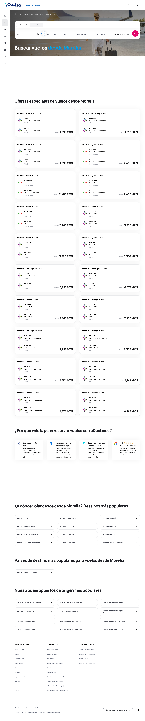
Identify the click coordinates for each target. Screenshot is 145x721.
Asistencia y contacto (87, 663)
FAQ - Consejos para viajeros (57, 690)
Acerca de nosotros (86, 650)
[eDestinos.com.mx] (15, 14)
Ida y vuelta (23, 25)
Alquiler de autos (20, 677)
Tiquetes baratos (20, 668)
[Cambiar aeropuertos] (43, 33)
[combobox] (26, 34)
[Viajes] (4, 29)
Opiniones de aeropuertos (56, 677)
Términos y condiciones (23, 708)
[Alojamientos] (4, 36)
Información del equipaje (55, 686)
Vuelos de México (36, 14)
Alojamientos (19, 659)
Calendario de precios (55, 681)
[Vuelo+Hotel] (4, 16)
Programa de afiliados (87, 654)
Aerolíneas (51, 659)
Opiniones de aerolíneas (55, 668)
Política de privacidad (42, 708)
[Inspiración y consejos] (4, 56)
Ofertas (17, 681)
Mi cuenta (134, 5)
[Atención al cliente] (4, 63)
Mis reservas (84, 659)
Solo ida (37, 25)
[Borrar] (38, 34)
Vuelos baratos (23, 14)
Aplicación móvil (52, 650)
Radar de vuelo (52, 654)
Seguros (17, 686)
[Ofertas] (4, 43)
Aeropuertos (51, 672)
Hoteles (17, 672)
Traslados (18, 690)
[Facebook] (138, 710)
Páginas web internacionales (116, 710)
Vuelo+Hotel (18, 663)
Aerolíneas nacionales (55, 663)
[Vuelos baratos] (4, 22)
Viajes (16, 654)
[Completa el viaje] (4, 50)
